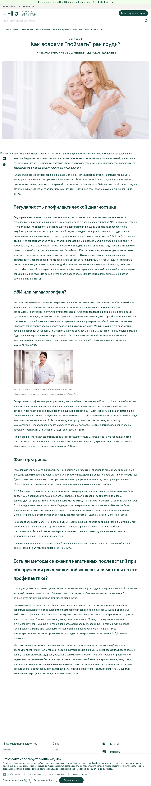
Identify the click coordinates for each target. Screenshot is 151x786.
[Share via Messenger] (4, 164)
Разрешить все (71, 780)
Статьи (15, 29)
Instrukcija (104, 2)
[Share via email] (4, 158)
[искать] (146, 21)
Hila (7, 29)
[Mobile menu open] (4, 13)
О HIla (55, 750)
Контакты (7, 750)
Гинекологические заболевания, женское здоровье (45, 29)
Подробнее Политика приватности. (96, 769)
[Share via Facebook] (4, 171)
